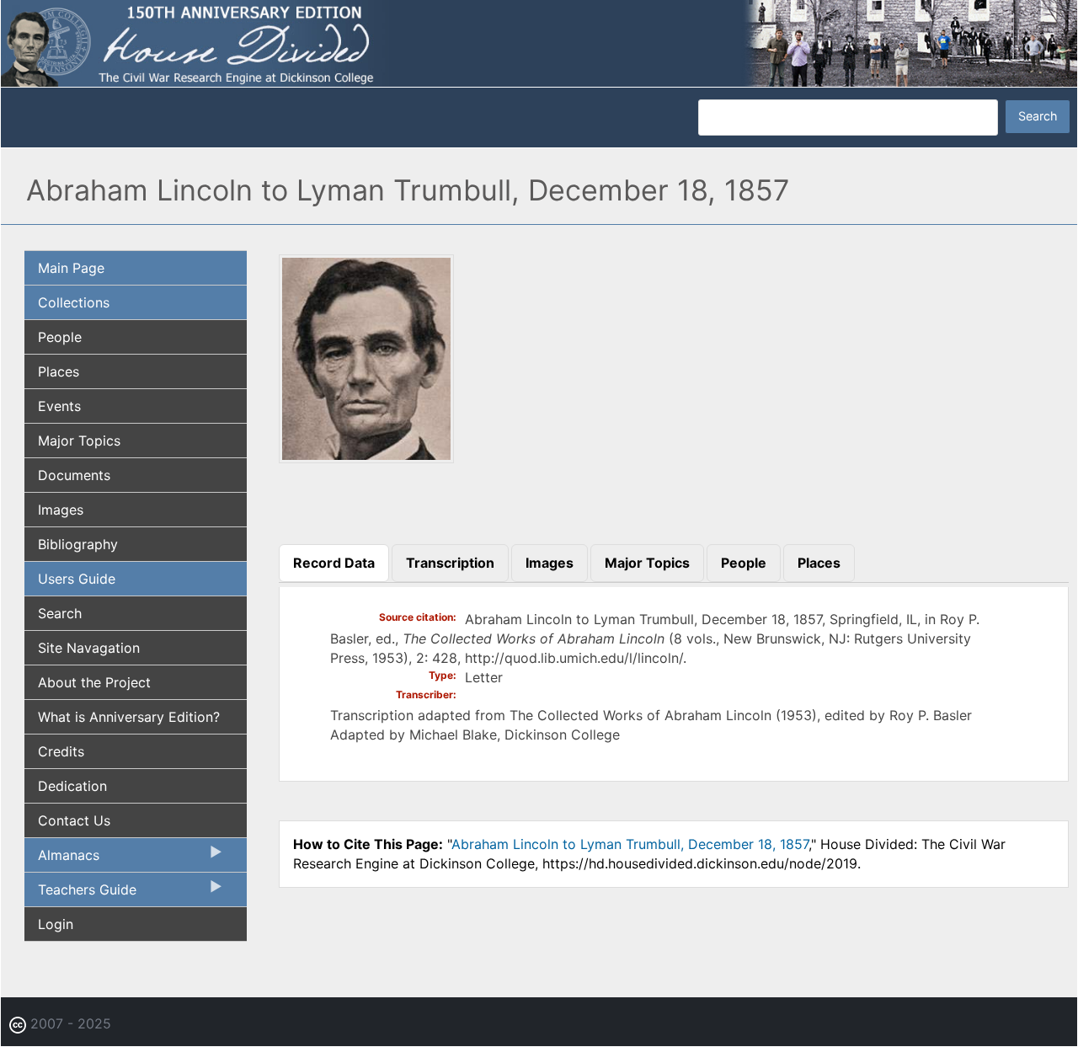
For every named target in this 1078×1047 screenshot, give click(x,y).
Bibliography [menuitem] (78, 544)
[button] (366, 457)
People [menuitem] (60, 337)
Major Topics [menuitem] (79, 440)
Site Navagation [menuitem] (89, 647)
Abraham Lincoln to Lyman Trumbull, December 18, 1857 (629, 844)
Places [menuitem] (58, 371)
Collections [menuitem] (73, 302)
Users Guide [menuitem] (76, 578)
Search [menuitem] (60, 613)
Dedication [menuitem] (72, 785)
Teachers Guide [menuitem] (80, 893)
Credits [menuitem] (61, 751)
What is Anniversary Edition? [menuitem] (129, 716)
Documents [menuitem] (74, 475)
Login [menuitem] (55, 924)
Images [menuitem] (60, 509)
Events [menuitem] (59, 406)
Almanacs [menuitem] (61, 859)
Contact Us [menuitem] (74, 820)
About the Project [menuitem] (94, 682)
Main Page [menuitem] (71, 267)
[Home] (539, 42)
